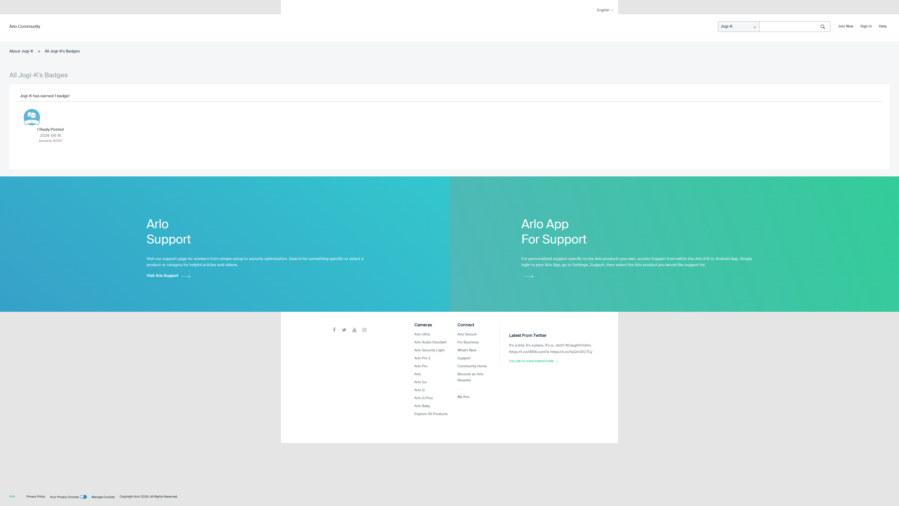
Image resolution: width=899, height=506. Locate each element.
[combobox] (794, 26)
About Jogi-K (21, 51)
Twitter (344, 330)
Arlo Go (420, 382)
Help (883, 26)
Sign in (866, 26)
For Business (468, 342)
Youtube (354, 330)
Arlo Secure (467, 334)
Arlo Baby (422, 406)
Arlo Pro (420, 366)
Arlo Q (419, 390)
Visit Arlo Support (162, 276)
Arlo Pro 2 (422, 358)
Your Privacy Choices (64, 497)
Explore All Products (431, 414)
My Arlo (288, 3)
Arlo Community (24, 27)
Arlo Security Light (429, 350)
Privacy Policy (35, 496)
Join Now (845, 26)
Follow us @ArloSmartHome (531, 361)
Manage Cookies (103, 497)
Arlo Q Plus (423, 398)
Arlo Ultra (422, 334)
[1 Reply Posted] (31, 117)
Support (464, 358)
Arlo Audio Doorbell (430, 342)
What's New (466, 350)
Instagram (364, 330)
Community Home (472, 366)
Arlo (417, 374)
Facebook (334, 330)
